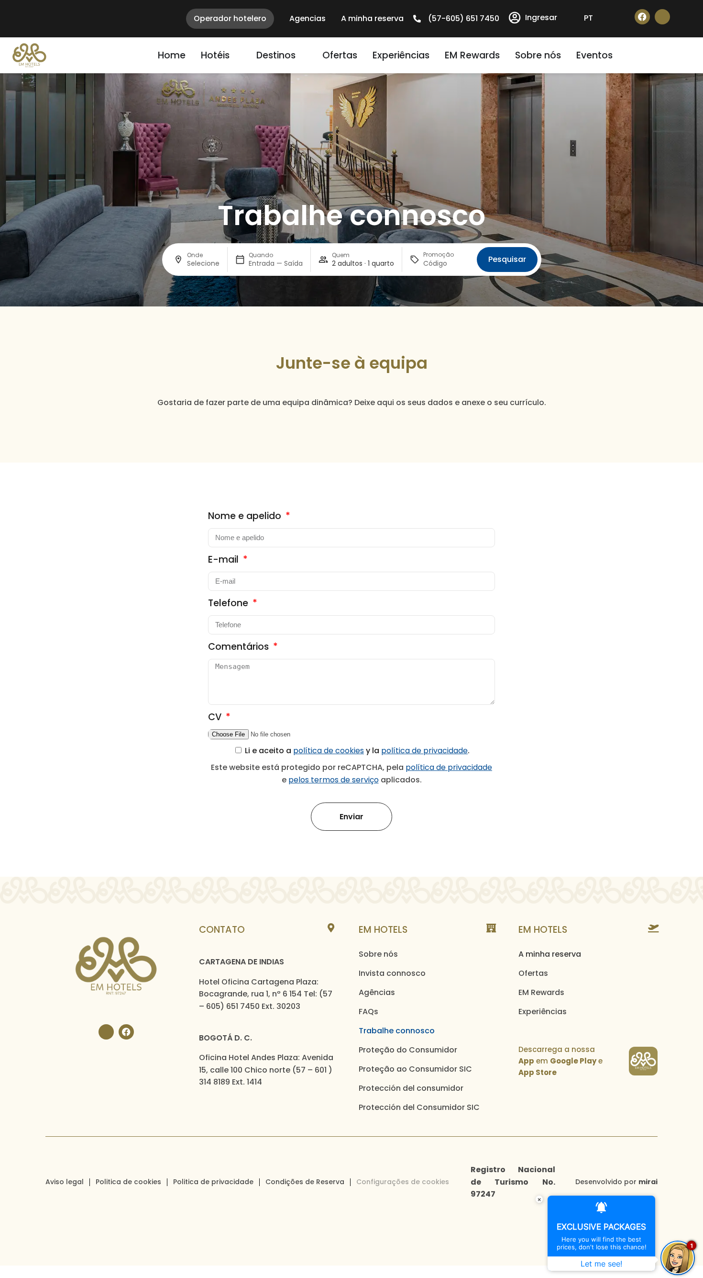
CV (216, 717)
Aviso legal (64, 1182)
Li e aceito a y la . (357, 750)
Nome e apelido (246, 515)
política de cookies (328, 750)
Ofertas (533, 973)
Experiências (542, 1011)
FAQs (368, 1011)
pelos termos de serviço (333, 779)
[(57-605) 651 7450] (417, 19)
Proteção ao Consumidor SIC (415, 1068)
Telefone (229, 603)
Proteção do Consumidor (408, 1049)
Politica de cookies (128, 1182)
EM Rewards (541, 992)
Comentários (239, 646)
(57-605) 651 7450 (463, 18)
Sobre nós (378, 954)
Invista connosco (392, 973)
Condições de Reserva (304, 1182)
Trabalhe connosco (397, 1030)
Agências (377, 992)
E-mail (224, 559)
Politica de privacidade (213, 1182)
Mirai (648, 1182)
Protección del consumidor (411, 1088)
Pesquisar (507, 259)
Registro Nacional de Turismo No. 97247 (513, 1181)
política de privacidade (424, 750)
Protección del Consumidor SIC (419, 1107)
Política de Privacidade (449, 767)
